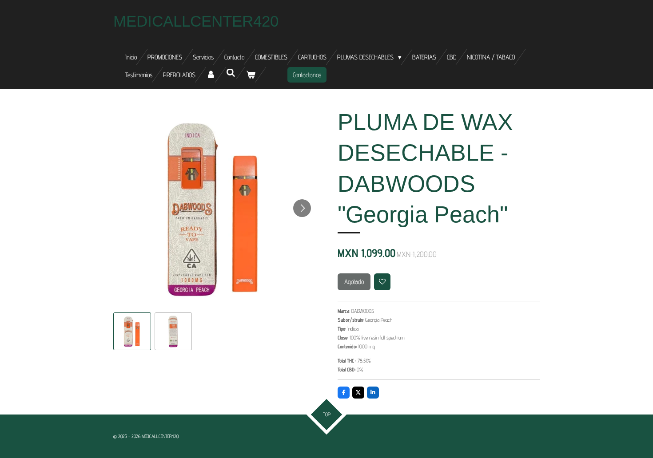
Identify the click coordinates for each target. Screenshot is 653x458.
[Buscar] (231, 73)
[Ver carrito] (251, 75)
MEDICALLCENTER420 (196, 21)
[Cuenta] (211, 75)
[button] (132, 331)
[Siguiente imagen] (302, 208)
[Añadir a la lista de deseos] (382, 281)
